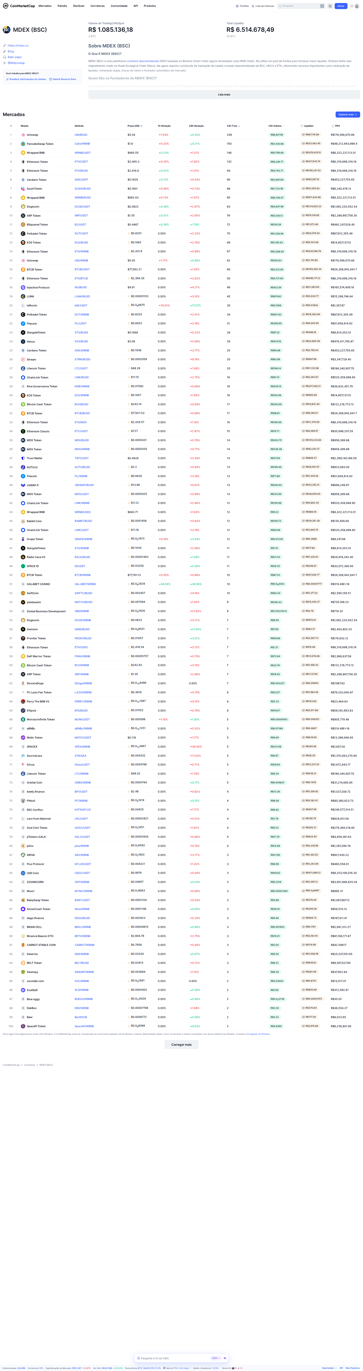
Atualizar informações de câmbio (27, 79)
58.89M (21, 1368)
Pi (238, 1368)
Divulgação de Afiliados (258, 1034)
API (341, 1368)
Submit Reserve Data (64, 79)
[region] (136, 6)
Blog (11, 51)
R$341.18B (107, 1368)
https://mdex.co (18, 45)
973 (41, 1368)
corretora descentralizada (143, 61)
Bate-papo (15, 57)
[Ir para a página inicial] (19, 6)
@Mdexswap (16, 63)
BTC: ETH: (149, 1368)
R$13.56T (77, 1368)
